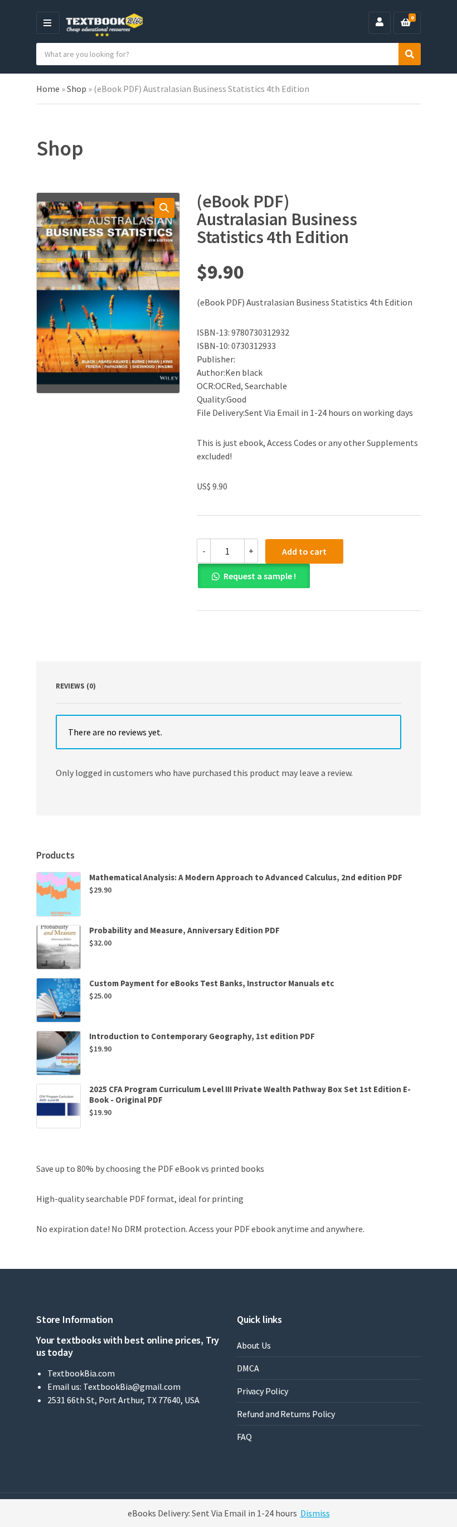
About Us (254, 1345)
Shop (76, 88)
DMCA (248, 1368)
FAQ (244, 1436)
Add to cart (304, 551)
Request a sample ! (259, 575)
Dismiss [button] (315, 1513)
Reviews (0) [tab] (76, 686)
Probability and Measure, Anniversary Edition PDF (184, 930)
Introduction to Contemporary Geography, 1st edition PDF (202, 1036)
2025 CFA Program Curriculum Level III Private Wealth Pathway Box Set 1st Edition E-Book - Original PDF (250, 1094)
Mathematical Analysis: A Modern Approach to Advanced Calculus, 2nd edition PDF (245, 877)
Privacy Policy (262, 1391)
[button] (164, 208)
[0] (406, 23)
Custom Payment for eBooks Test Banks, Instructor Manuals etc (211, 983)
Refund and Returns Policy (286, 1413)
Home (48, 88)
